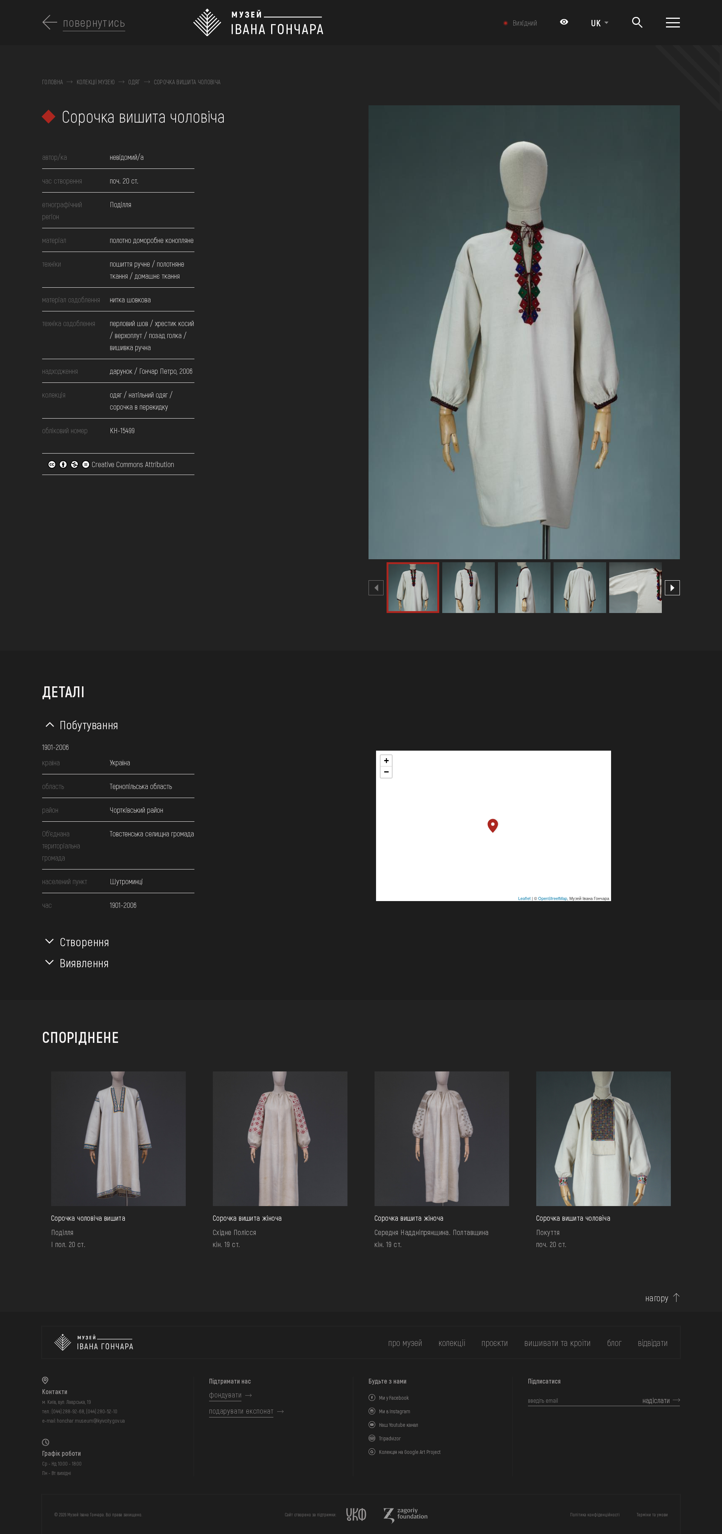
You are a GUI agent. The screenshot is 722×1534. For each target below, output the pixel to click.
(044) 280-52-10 (101, 1411)
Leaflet (524, 898)
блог (614, 1342)
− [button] (386, 772)
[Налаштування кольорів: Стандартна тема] (564, 22)
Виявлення (84, 962)
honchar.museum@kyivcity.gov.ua (91, 1420)
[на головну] (93, 1342)
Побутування (89, 724)
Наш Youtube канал (398, 1425)
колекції (451, 1342)
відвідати (653, 1342)
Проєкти (494, 1342)
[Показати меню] (673, 22)
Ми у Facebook (394, 1397)
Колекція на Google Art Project (410, 1452)
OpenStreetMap (552, 898)
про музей (405, 1342)
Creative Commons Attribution (132, 464)
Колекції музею (96, 82)
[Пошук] (637, 23)
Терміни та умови (652, 1514)
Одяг (134, 82)
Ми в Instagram (394, 1411)
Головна (52, 82)
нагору (657, 1297)
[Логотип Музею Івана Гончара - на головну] (313, 22)
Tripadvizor (390, 1438)
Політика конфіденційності (595, 1514)
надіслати (656, 1400)
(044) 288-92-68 (68, 1411)
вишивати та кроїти (557, 1342)
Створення (84, 941)
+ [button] (386, 760)
